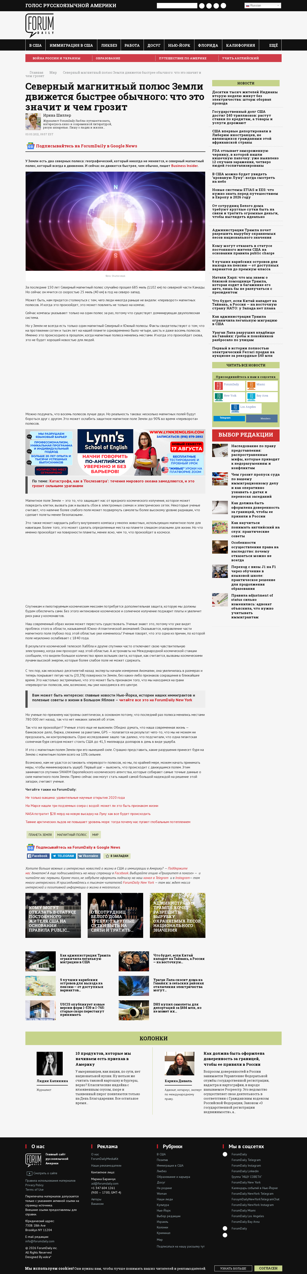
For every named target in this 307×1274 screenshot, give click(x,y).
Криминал (163, 1233)
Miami (260, 384)
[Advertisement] (115, 377)
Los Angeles (248, 406)
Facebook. (122, 873)
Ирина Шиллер (57, 115)
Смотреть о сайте (45, 1173)
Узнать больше (233, 1268)
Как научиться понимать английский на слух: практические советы (255, 529)
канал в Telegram (155, 877)
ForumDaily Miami (244, 1210)
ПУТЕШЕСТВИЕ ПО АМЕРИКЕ (183, 58)
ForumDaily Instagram (246, 1165)
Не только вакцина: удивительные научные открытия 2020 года (75, 797)
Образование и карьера (173, 1177)
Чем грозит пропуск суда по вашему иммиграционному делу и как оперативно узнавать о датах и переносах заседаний (255, 485)
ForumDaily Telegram (246, 1160)
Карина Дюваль (178, 1081)
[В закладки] (235, 6)
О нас (38, 1146)
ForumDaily (231, 384)
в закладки (119, 856)
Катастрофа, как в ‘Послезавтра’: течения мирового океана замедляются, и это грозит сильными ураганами (113, 483)
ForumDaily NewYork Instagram (253, 1205)
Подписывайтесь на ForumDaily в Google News (86, 146)
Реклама (107, 1146)
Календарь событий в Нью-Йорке (255, 1188)
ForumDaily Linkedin (245, 1171)
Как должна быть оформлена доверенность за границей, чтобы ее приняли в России (255, 509)
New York (230, 395)
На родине (164, 1188)
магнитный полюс (72, 835)
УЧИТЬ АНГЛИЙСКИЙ (240, 58)
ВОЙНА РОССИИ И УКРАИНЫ (56, 58)
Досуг (153, 45)
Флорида (208, 45)
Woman (162, 1194)
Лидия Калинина (52, 1081)
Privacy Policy (34, 1185)
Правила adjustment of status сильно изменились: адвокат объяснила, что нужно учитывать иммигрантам (252, 606)
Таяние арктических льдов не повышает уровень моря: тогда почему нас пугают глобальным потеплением (107, 821)
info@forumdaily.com (39, 1241)
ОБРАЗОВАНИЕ (108, 58)
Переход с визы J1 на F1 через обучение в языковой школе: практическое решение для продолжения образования (253, 578)
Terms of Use (34, 1189)
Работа (132, 45)
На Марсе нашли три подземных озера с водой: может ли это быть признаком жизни (91, 805)
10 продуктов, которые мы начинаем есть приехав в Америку (103, 1059)
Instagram (182, 877)
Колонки (154, 1038)
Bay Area (262, 395)
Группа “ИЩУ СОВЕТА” (247, 1177)
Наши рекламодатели (106, 1165)
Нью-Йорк (179, 45)
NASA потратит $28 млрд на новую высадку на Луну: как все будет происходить (88, 813)
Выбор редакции (168, 1216)
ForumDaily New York (138, 882)
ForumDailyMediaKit (104, 1159)
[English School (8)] (115, 452)
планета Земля (40, 835)
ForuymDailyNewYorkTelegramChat (255, 1199)
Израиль (162, 1222)
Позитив (162, 1160)
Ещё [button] (273, 45)
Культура (163, 1205)
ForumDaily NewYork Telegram (253, 1194)
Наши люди (165, 1199)
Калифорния (240, 45)
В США (35, 45)
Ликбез (109, 45)
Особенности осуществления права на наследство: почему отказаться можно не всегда (254, 551)
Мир (95, 835)
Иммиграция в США (71, 45)
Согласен (268, 1268)
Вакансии (97, 1204)
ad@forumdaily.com (104, 1183)
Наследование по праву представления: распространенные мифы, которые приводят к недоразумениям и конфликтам (255, 457)
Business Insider (184, 165)
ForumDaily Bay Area (246, 1222)
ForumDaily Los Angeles (248, 1216)
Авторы (96, 1199)
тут (203, 1246)
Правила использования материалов (50, 1181)
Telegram (66, 856)
